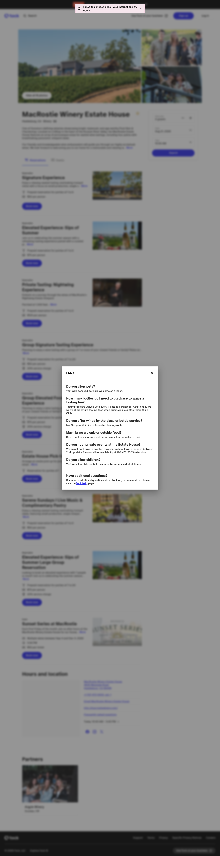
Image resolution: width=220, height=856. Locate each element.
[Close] (152, 373)
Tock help (81, 483)
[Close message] (140, 8)
